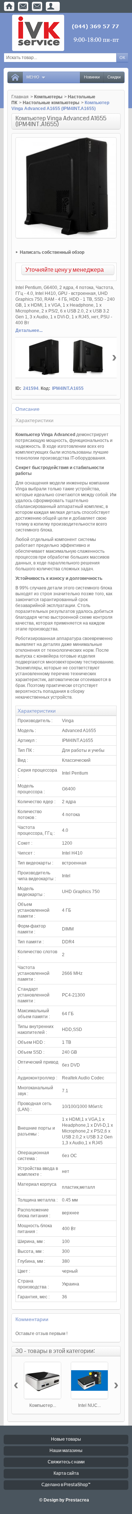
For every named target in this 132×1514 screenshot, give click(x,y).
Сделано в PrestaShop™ (66, 1485)
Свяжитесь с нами (66, 1462)
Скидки (114, 77)
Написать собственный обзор (52, 252)
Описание (27, 409)
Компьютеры (48, 96)
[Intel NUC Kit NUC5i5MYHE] (89, 1380)
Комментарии (31, 1319)
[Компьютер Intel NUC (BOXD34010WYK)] (42, 1380)
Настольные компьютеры (51, 102)
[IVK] (66, 33)
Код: (45, 388)
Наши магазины (66, 1451)
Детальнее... (29, 330)
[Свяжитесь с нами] (23, 6)
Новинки (92, 77)
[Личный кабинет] (51, 6)
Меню (32, 77)
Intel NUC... (89, 1405)
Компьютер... (42, 1405)
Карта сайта (66, 1473)
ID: (18, 388)
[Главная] (9, 6)
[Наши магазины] (37, 6)
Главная (20, 96)
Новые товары (66, 1439)
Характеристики (34, 420)
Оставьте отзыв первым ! (41, 1333)
